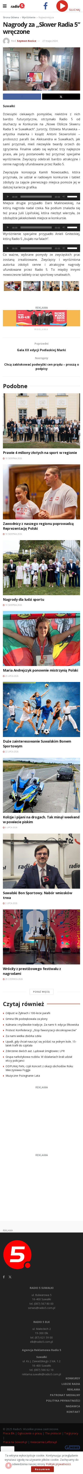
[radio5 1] (41, 318)
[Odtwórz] (8, 197)
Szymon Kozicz (26, 41)
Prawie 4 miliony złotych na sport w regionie (40, 452)
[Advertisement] (41, 1118)
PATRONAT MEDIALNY (65, 1395)
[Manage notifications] (8, 1465)
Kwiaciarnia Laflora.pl (43, 1442)
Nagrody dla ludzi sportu (23, 599)
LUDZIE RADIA (71, 1384)
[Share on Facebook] (22, 97)
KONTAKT (73, 1412)
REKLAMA (73, 1389)
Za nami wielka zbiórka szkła (23, 1036)
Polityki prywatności (58, 1464)
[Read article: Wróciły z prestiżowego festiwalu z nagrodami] (41, 936)
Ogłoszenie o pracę (30, 1433)
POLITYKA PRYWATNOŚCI (63, 1400)
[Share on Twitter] (61, 97)
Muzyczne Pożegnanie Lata (23, 1075)
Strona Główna (11, 17)
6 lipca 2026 (11, 827)
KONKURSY (73, 1378)
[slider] (72, 196)
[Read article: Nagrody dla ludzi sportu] (41, 567)
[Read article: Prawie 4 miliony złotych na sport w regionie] (41, 420)
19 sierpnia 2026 (13, 458)
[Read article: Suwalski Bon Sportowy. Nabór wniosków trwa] (41, 861)
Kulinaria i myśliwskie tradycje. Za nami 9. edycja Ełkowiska (42, 1024)
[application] (41, 197)
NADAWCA (73, 1406)
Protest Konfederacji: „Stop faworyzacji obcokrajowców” (41, 1030)
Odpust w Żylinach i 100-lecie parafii (28, 1013)
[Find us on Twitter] (10, 1277)
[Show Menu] (5, 6)
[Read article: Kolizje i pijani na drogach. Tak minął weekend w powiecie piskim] (41, 785)
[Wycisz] (64, 197)
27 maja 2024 (50, 41)
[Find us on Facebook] (4, 1277)
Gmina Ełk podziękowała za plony (26, 1019)
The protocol (53, 1433)
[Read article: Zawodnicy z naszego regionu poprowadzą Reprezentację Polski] (41, 491)
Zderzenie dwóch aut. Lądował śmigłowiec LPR (35, 1051)
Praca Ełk (8, 1433)
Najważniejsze (46, 17)
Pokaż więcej (41, 991)
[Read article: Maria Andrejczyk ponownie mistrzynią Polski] (41, 638)
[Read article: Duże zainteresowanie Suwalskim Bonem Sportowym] (41, 709)
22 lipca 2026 (12, 751)
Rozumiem (42, 1469)
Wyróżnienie (29, 17)
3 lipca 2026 (11, 903)
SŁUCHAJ (74, 10)
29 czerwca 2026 (14, 979)
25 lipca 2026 (12, 676)
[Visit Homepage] (17, 6)
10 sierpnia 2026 (13, 534)
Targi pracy (71, 1433)
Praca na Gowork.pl (15, 1442)
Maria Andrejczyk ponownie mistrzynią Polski (40, 670)
